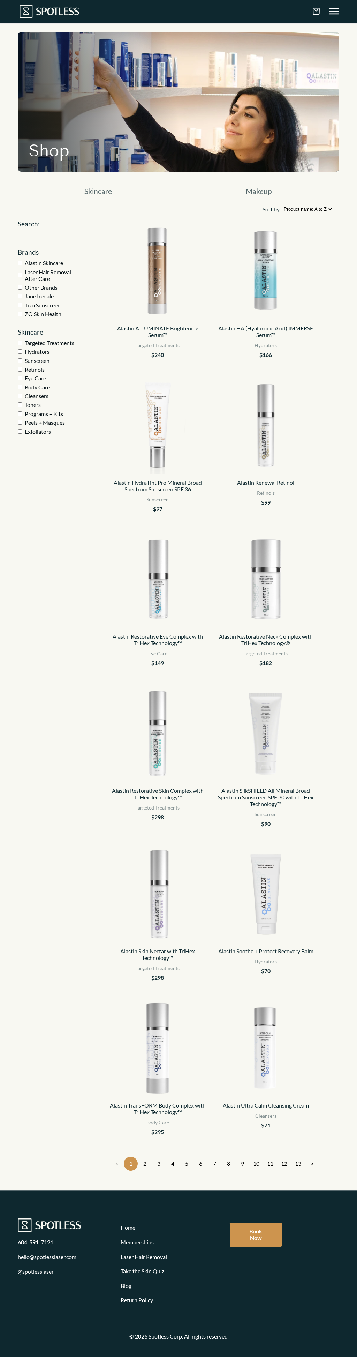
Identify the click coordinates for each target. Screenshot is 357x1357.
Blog (126, 1285)
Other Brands (41, 287)
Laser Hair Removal (144, 1256)
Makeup (259, 191)
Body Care (37, 387)
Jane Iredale (39, 296)
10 (256, 1163)
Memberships (137, 1242)
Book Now (255, 1234)
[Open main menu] (334, 12)
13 (298, 1163)
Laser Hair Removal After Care (48, 275)
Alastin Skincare (44, 263)
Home (128, 1227)
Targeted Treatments (49, 343)
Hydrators (37, 351)
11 (270, 1163)
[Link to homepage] (49, 12)
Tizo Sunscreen (43, 305)
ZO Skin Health (43, 314)
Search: (29, 224)
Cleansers (36, 396)
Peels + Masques (45, 422)
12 (284, 1163)
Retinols (35, 369)
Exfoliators (38, 431)
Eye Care (35, 378)
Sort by (271, 209)
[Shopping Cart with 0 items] (316, 11)
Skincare (98, 191)
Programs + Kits (44, 413)
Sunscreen (37, 360)
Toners (33, 404)
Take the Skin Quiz (142, 1271)
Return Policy (137, 1300)
